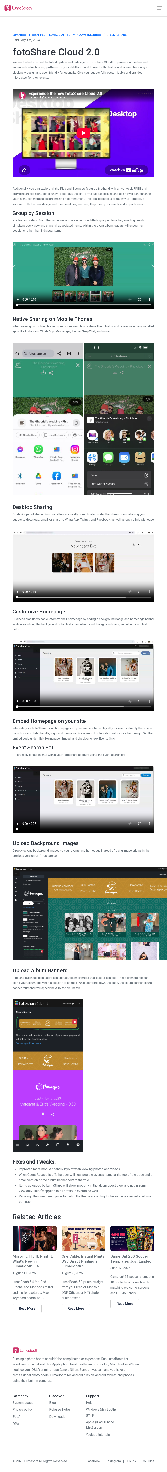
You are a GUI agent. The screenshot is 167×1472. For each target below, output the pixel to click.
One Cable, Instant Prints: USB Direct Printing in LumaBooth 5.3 (83, 1261)
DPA (16, 1424)
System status (23, 1403)
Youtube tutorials (98, 1435)
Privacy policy (23, 1409)
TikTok (131, 1461)
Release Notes (60, 1409)
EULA (16, 1417)
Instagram (114, 1461)
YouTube (148, 1461)
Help (89, 1403)
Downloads (57, 1417)
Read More (27, 1308)
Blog (52, 1403)
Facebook (93, 1461)
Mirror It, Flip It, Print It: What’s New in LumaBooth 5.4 (33, 1261)
